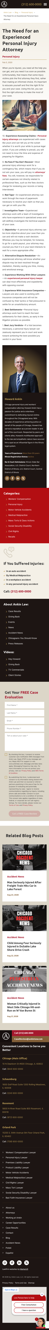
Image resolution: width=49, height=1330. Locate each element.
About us (10, 1207)
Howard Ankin (13, 399)
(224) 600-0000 (15, 1093)
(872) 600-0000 (15, 1117)
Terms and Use (21, 1283)
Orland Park (9, 1127)
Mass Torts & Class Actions (21, 520)
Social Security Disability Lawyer (21, 1193)
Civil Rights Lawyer (15, 1182)
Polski (8, 1248)
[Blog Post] (24, 857)
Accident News (15, 633)
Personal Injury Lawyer (16, 1157)
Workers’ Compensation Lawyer (21, 1152)
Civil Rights (13, 531)
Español (9, 1253)
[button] (45, 4)
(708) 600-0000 (15, 1141)
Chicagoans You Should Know (22, 638)
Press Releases (15, 643)
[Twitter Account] (26, 1262)
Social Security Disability (20, 526)
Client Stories (14, 675)
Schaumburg (9, 1079)
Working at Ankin (14, 1218)
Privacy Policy (27, 771)
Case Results (14, 611)
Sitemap (31, 1283)
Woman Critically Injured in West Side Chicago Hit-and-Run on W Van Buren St (23, 1007)
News (11, 627)
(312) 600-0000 (31, 4)
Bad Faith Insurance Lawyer (19, 1198)
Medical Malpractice (17, 515)
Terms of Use (14, 805)
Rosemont (8, 1103)
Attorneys (10, 1213)
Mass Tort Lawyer (14, 1187)
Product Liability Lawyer (17, 1167)
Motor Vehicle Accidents (20, 510)
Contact (9, 1233)
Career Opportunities (16, 1223)
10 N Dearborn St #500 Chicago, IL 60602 (22, 1064)
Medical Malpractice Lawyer (19, 1177)
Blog (16, 12)
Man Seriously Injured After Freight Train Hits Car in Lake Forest (24, 886)
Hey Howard (14, 659)
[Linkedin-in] (17, 478)
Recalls (11, 536)
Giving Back (14, 616)
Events (11, 622)
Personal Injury (27, 12)
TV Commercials (16, 670)
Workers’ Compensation (19, 499)
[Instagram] (7, 478)
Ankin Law (8, 12)
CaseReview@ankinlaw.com (28, 1039)
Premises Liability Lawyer (18, 1162)
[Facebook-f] (12, 478)
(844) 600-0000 (15, 1069)
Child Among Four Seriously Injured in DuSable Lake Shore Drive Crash (24, 946)
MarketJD (24, 1269)
